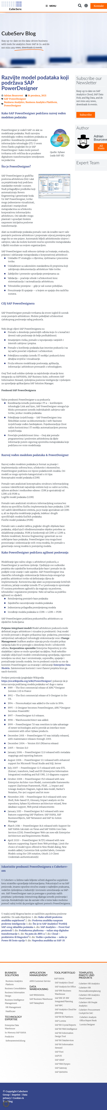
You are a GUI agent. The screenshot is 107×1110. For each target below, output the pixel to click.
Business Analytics (14, 102)
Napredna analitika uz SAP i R (48, 940)
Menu (52, 5)
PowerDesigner (12, 105)
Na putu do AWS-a (35, 933)
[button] (6, 1104)
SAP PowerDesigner (15, 98)
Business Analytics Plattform (41, 102)
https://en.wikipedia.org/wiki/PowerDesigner (26, 681)
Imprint (16, 1094)
